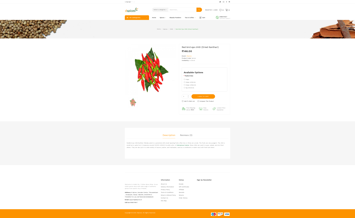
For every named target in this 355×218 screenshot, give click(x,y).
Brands (181, 184)
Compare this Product (207, 101)
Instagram (229, 2)
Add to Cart (204, 96)
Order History (183, 198)
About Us (164, 184)
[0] (226, 10)
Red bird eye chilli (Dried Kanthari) (187, 29)
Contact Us (164, 198)
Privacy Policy (165, 189)
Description (169, 135)
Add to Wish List (189, 101)
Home (159, 29)
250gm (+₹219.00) (191, 82)
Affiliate (181, 189)
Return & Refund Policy (168, 195)
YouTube (223, 2)
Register (208, 10)
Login (215, 10)
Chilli (171, 29)
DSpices (189, 56)
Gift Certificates (184, 187)
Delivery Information (167, 187)
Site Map (164, 200)
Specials (181, 192)
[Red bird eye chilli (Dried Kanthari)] (133, 102)
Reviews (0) (186, 135)
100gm (187, 79)
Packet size (189, 76)
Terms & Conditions (167, 192)
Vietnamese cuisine (183, 145)
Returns (181, 195)
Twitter (220, 2)
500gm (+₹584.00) (191, 85)
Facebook (226, 2)
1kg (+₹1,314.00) (190, 87)
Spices (165, 29)
